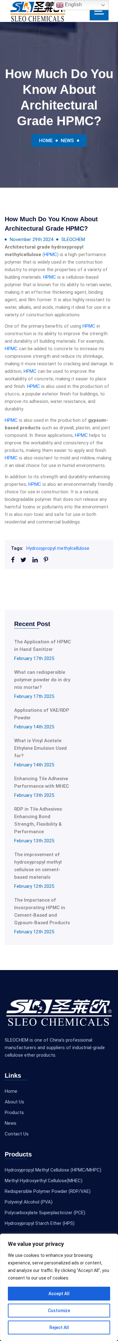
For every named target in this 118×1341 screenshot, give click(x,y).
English (73, 4)
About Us (14, 1102)
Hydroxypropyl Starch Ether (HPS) (40, 1223)
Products (14, 1112)
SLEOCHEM (73, 239)
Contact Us (17, 1134)
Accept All (59, 1293)
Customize (59, 1310)
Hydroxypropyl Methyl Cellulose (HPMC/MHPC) (53, 1170)
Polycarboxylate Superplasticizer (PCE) (45, 1212)
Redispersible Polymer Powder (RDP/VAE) (48, 1191)
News (67, 140)
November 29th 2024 (31, 239)
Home (46, 140)
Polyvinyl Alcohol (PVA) (29, 1202)
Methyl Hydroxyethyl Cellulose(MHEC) (43, 1180)
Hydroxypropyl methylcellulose (57, 548)
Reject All (59, 1327)
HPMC (50, 254)
